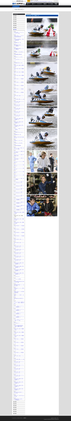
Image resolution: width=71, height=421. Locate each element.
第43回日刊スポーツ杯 (17, 134)
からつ (33, 1)
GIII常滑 (41, 1)
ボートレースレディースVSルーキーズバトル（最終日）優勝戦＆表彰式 (19, 302)
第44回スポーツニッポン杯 (18, 56)
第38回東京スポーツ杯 (17, 42)
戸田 (34, 1)
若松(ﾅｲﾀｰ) (52, 1)
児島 (42, 1)
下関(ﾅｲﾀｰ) (49, 1)
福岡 (44, 1)
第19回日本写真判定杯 (17, 145)
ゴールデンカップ (16, 276)
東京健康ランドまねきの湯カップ (19, 51)
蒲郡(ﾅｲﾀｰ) (46, 1)
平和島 (36, 1)
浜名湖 (38, 1)
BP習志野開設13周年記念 (18, 54)
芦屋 (31, 1)
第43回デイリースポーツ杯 (18, 140)
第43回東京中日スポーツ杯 (18, 62)
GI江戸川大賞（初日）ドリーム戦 (19, 359)
